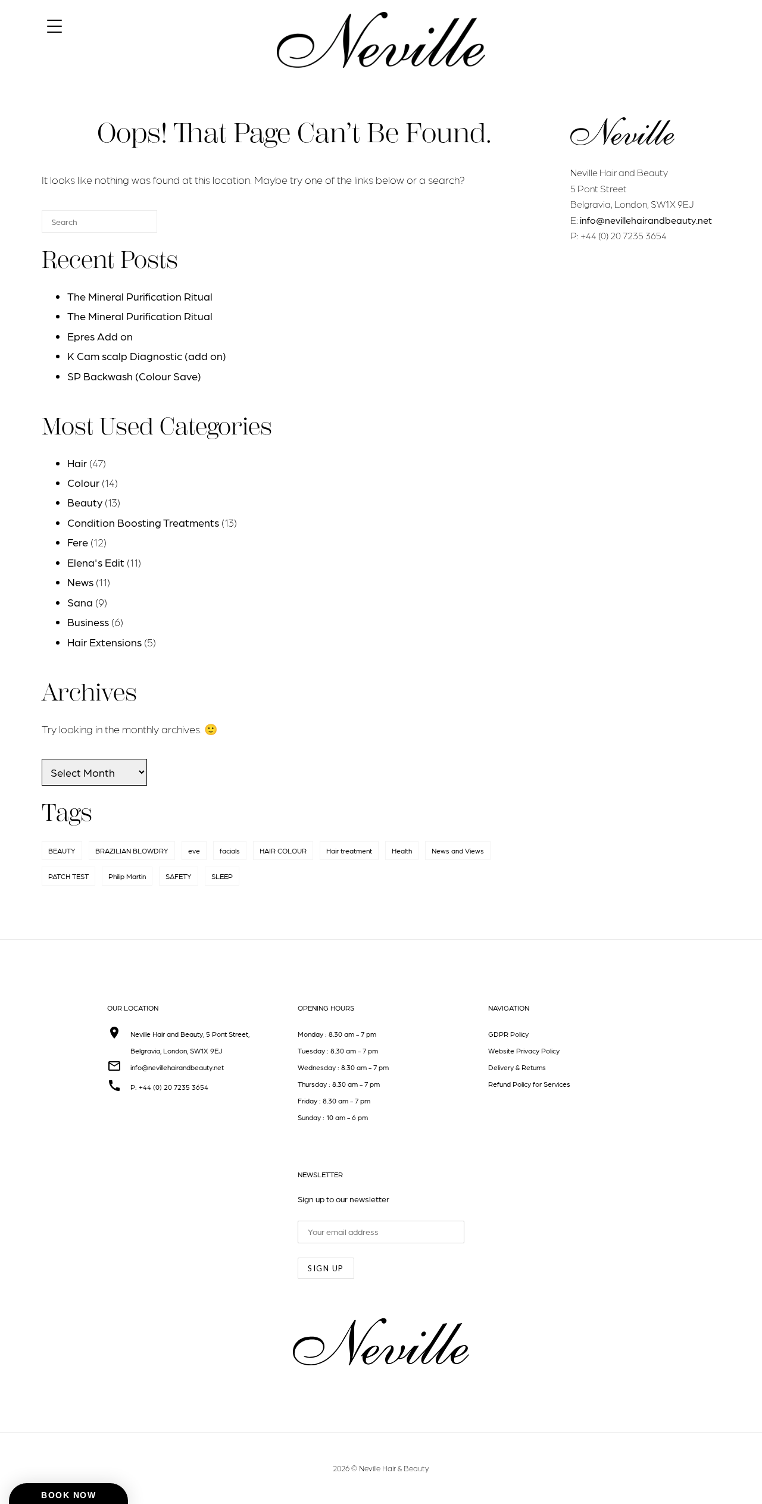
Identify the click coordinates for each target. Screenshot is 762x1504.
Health (402, 850)
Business (88, 621)
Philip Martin (127, 876)
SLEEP (222, 876)
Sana (80, 602)
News (80, 582)
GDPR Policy (508, 1034)
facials (230, 850)
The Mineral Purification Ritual (140, 296)
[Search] (130, 226)
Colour (83, 482)
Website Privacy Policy (524, 1050)
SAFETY (178, 876)
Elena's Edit (95, 562)
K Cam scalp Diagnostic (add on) (146, 355)
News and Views (458, 850)
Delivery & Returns (517, 1067)
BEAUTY (62, 850)
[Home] (381, 78)
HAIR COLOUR (283, 850)
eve (194, 850)
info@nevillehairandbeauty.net (646, 220)
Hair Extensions (104, 642)
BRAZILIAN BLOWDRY (131, 850)
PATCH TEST (68, 876)
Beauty (84, 502)
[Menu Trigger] (54, 25)
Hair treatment (349, 850)
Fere (77, 542)
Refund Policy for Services (529, 1084)
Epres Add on (100, 336)
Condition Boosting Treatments (143, 522)
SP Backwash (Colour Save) (134, 376)
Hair (77, 462)
